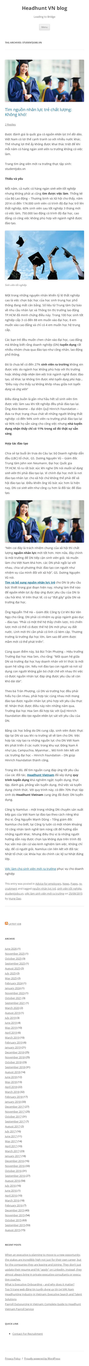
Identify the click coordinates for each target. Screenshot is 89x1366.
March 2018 (12, 1092)
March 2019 (12, 1037)
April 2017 (11, 1146)
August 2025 (12, 968)
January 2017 (13, 1156)
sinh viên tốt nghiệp (69, 888)
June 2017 (11, 1136)
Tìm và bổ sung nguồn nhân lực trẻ (30, 582)
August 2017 (12, 1126)
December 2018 (14, 1052)
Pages (74, 884)
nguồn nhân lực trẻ (44, 888)
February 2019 (14, 1042)
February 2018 (14, 1097)
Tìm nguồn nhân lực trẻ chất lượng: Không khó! (38, 112)
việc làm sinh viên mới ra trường (44, 893)
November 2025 (15, 953)
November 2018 (15, 1057)
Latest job (14, 923)
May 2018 (11, 1082)
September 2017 (15, 1121)
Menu (44, 27)
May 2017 (11, 1141)
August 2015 (12, 1230)
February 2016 (14, 1205)
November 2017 (15, 1111)
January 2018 (13, 1102)
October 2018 (13, 1062)
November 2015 (15, 1215)
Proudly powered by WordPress (42, 1358)
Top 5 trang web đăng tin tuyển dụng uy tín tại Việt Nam (39, 1289)
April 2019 (11, 1032)
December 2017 (14, 1106)
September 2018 (15, 1067)
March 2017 (12, 1151)
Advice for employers (48, 884)
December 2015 (14, 1210)
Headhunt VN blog (44, 8)
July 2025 (10, 973)
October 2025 (13, 958)
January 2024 (13, 988)
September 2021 (15, 1003)
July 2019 (10, 1018)
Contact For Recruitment (27, 1334)
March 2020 (12, 1008)
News (66, 884)
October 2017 (13, 1116)
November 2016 (15, 1166)
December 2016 (14, 1161)
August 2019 (12, 1013)
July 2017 (10, 1131)
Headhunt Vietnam (40, 775)
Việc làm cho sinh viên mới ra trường (30, 869)
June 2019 (11, 1023)
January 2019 (13, 1047)
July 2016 (10, 1185)
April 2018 (11, 1087)
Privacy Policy (12, 1358)
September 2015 (15, 1225)
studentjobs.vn (14, 893)
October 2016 (13, 1171)
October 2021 (13, 998)
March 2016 (12, 1200)
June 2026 (11, 949)
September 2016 (15, 1176)
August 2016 (12, 1181)
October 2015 (13, 1220)
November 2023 (15, 993)
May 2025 (11, 978)
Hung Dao (15, 898)
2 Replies (10, 124)
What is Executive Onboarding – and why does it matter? (40, 1284)
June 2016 (11, 1190)
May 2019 (11, 1027)
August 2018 (12, 1072)
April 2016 (11, 1195)
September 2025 (15, 963)
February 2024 (14, 983)
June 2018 (11, 1077)
